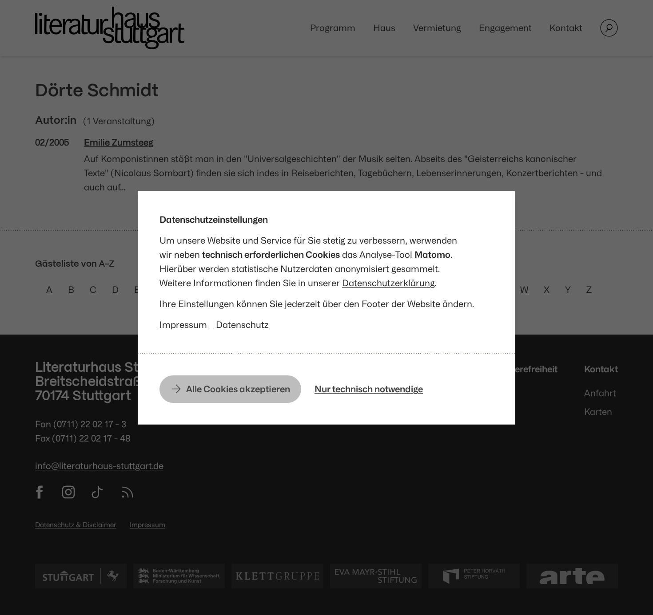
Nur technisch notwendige (369, 389)
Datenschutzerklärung (388, 283)
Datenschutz (242, 324)
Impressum (183, 324)
